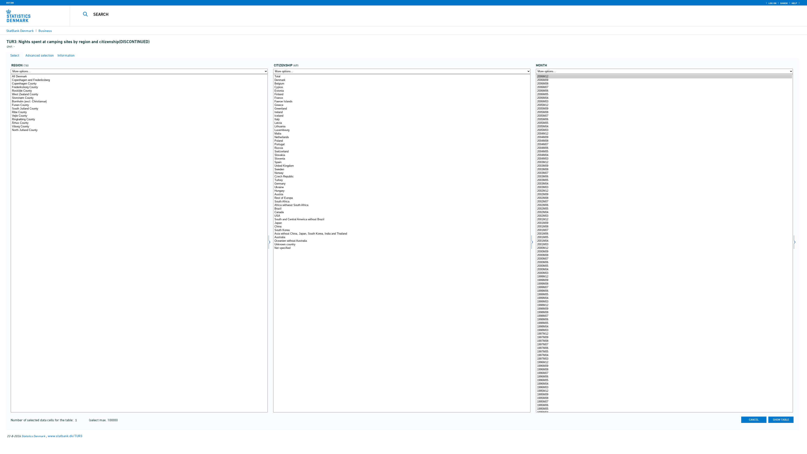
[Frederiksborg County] (139, 87)
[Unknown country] (401, 244)
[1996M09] (664, 366)
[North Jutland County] (139, 130)
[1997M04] (664, 355)
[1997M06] (664, 348)
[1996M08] (664, 369)
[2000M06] (664, 262)
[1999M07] (664, 287)
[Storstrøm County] (139, 98)
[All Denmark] (139, 76)
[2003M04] (664, 184)
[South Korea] (401, 230)
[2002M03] (664, 216)
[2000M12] (664, 248)
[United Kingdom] (401, 166)
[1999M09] (664, 280)
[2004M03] (664, 159)
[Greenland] (401, 109)
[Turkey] (401, 180)
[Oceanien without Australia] (401, 241)
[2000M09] (664, 251)
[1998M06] (664, 319)
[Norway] (401, 173)
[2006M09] (664, 80)
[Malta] (401, 134)
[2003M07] (664, 173)
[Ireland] (401, 112)
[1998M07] (664, 316)
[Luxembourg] (401, 130)
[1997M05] (664, 352)
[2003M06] (664, 176)
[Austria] (401, 194)
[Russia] (401, 148)
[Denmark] (401, 80)
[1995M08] (664, 398)
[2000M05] (664, 266)
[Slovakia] (401, 155)
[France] (401, 98)
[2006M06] (664, 91)
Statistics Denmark (33, 436)
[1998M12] (664, 305)
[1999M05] (664, 294)
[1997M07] (664, 344)
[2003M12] (664, 162)
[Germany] (401, 184)
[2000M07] (664, 259)
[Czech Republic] (401, 176)
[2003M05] (664, 180)
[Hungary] (401, 191)
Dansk (784, 3)
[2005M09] (664, 109)
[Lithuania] (401, 126)
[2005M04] (664, 126)
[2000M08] (664, 255)
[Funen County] (139, 105)
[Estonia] (401, 91)
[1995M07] (664, 402)
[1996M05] (664, 380)
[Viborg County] (139, 126)
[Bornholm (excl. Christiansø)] (139, 101)
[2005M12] (664, 105)
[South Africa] (401, 201)
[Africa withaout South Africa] (401, 205)
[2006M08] (664, 84)
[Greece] (401, 105)
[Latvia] (401, 123)
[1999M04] (664, 298)
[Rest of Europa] (401, 198)
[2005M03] (664, 130)
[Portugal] (401, 144)
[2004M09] (664, 137)
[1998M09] (664, 309)
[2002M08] (664, 198)
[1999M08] (664, 284)
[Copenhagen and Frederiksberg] (139, 80)
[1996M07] (664, 373)
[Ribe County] (139, 112)
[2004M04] (664, 155)
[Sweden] (401, 169)
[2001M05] (664, 237)
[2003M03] (664, 187)
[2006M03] (664, 101)
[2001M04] (664, 241)
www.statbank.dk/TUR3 (65, 436)
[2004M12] (664, 134)
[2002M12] (664, 191)
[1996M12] (664, 362)
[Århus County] (139, 123)
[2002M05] (664, 209)
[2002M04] (664, 212)
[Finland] (401, 94)
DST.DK (10, 2)
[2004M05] (664, 151)
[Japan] (401, 223)
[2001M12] (664, 219)
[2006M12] (664, 76)
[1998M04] (664, 327)
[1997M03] (664, 359)
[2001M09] (664, 223)
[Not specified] (401, 248)
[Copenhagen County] (139, 84)
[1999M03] (664, 302)
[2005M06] (664, 119)
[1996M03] (664, 387)
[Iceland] (401, 116)
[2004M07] (664, 144)
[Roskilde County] (139, 91)
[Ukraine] (401, 187)
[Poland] (401, 141)
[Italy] (401, 119)
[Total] (401, 76)
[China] (401, 226)
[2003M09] (664, 166)
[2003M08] (664, 169)
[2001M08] (664, 226)
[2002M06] (664, 205)
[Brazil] (401, 209)
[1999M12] (664, 276)
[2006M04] (664, 98)
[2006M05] (664, 94)
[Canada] (401, 212)
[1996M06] (664, 377)
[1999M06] (664, 291)
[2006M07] (664, 87)
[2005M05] (664, 123)
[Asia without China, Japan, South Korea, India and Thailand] (401, 234)
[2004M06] (664, 148)
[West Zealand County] (139, 94)
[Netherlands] (401, 137)
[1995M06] (664, 405)
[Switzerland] (401, 151)
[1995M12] (664, 391)
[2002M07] (664, 201)
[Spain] (401, 162)
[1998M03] (664, 330)
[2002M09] (664, 194)
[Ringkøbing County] (139, 119)
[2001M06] (664, 234)
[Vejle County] (139, 116)
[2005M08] (664, 112)
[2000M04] (664, 269)
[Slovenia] (401, 159)
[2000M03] (664, 273)
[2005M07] (664, 116)
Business (45, 31)
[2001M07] (664, 230)
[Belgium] (401, 84)
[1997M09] (664, 337)
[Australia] (401, 237)
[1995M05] (664, 409)
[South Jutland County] (139, 109)
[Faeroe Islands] (401, 101)
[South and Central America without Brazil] (401, 219)
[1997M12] (664, 334)
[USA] (401, 216)
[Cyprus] (401, 87)
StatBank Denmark (20, 31)
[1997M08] (664, 341)
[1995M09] (664, 394)
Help (794, 3)
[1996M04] (664, 384)
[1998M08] (664, 312)
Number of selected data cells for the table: (42, 420)
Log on (772, 3)
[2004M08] (664, 141)
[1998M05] (664, 323)
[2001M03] (664, 244)
